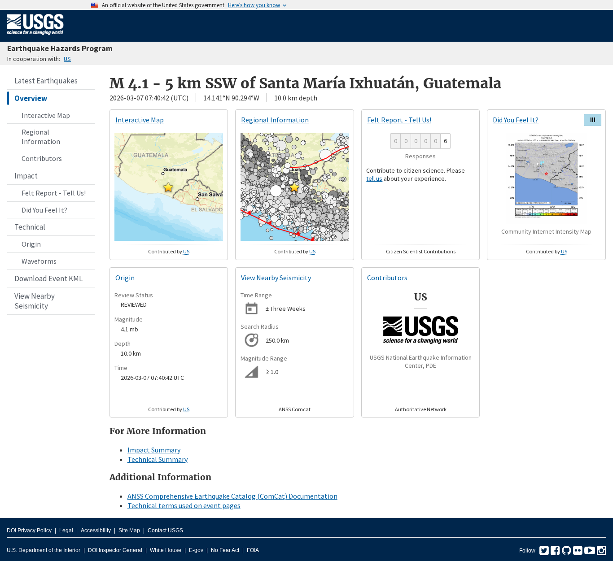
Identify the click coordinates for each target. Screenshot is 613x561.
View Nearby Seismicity (34, 301)
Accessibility (96, 530)
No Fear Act (225, 550)
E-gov (196, 550)
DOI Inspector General (115, 550)
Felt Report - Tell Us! (54, 192)
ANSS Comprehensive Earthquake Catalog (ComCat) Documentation (232, 495)
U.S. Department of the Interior (43, 550)
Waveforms (39, 261)
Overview (30, 98)
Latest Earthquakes (46, 81)
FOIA (253, 550)
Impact (26, 176)
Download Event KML (48, 278)
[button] (168, 187)
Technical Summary (157, 459)
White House (165, 550)
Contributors (42, 158)
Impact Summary (153, 449)
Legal (66, 530)
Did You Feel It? (44, 209)
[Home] (35, 36)
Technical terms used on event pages (184, 505)
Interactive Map (46, 115)
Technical (29, 227)
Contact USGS (165, 530)
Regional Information (41, 136)
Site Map (129, 530)
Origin (31, 243)
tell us (374, 178)
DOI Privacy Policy (29, 530)
